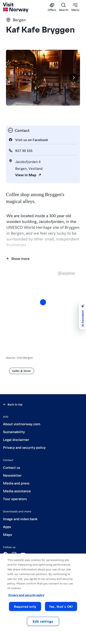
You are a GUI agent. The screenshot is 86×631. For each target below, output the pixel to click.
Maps (7, 534)
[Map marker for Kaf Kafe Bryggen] (43, 302)
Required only (25, 606)
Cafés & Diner (21, 370)
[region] (43, 306)
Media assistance (17, 491)
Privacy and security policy (24, 447)
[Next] (73, 77)
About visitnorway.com (21, 423)
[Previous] (12, 77)
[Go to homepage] (16, 7)
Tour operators (15, 498)
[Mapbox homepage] (66, 273)
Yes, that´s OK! (61, 606)
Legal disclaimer (16, 439)
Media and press (16, 483)
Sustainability (14, 431)
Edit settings (43, 621)
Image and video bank (20, 518)
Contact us (11, 467)
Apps (7, 526)
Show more (20, 258)
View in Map (25, 174)
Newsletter (12, 475)
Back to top (15, 404)
